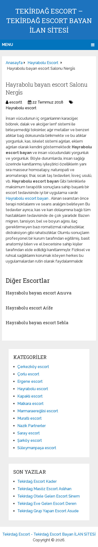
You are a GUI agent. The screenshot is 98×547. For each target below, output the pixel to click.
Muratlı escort (29, 418)
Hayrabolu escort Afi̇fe (29, 308)
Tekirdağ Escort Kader (37, 481)
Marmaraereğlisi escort (37, 411)
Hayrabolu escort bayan (27, 198)
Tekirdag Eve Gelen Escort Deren (46, 503)
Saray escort (28, 433)
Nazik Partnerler (31, 425)
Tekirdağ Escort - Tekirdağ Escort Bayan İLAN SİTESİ (49, 534)
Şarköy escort (29, 440)
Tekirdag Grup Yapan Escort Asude (48, 511)
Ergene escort (30, 381)
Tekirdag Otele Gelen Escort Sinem (48, 496)
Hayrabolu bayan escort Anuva (38, 293)
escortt (15, 102)
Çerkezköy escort (33, 366)
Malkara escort (30, 403)
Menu (7, 44)
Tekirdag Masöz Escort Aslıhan (44, 489)
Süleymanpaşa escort (36, 448)
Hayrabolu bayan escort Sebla (37, 322)
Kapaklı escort (30, 396)
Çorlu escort (28, 374)
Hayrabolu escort (21, 108)
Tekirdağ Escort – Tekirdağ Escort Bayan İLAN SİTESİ (49, 21)
